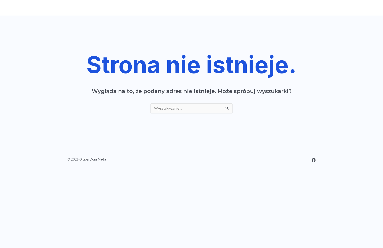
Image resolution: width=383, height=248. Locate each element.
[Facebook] (314, 160)
